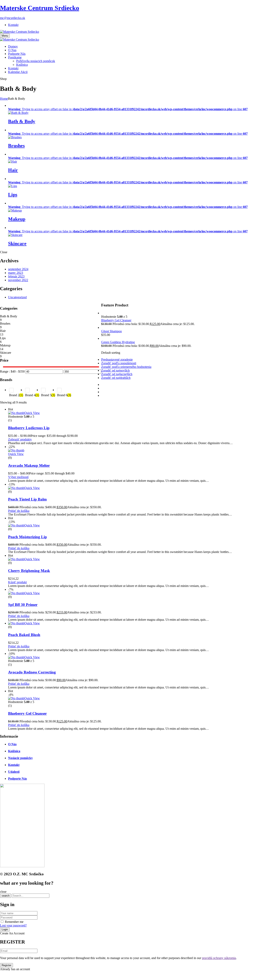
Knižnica (22, 64)
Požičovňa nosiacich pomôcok (35, 61)
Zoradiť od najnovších (115, 370)
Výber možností (18, 477)
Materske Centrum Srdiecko (39, 8)
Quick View (32, 413)
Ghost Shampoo (111, 331)
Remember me (14, 921)
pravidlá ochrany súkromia (219, 958)
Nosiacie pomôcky (20, 758)
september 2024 (18, 269)
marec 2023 (15, 272)
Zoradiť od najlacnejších (116, 374)
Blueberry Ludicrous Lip (29, 428)
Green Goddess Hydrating (118, 342)
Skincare (17, 243)
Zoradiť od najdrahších (116, 377)
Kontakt (13, 24)
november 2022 (18, 280)
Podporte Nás (17, 778)
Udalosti (13, 771)
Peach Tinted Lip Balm (27, 499)
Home (4, 98)
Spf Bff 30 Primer (22, 605)
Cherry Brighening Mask (29, 571)
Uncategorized (17, 297)
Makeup (16, 219)
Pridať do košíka (18, 511)
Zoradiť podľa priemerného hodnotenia (126, 366)
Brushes (16, 145)
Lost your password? (13, 925)
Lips (12, 194)
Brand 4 (32, 395)
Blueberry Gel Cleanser (116, 320)
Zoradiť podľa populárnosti (118, 363)
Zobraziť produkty (20, 439)
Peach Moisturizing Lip (27, 537)
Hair (13, 170)
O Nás (12, 744)
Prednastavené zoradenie (117, 359)
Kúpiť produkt (17, 582)
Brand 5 (48, 395)
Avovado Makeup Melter (29, 465)
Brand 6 (64, 395)
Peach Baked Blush (24, 635)
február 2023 (16, 276)
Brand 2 (16, 395)
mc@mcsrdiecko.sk (12, 18)
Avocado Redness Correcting (32, 672)
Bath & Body (21, 121)
